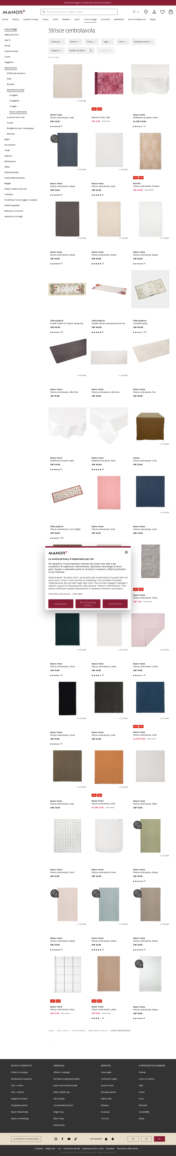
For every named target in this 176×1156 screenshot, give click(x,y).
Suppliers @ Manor (19, 1099)
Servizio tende (107, 1085)
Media (141, 1118)
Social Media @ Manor (63, 1105)
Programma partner (19, 1105)
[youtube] (69, 1139)
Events (142, 1092)
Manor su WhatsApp (20, 1118)
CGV (59, 1148)
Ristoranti (143, 1105)
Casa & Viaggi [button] (62, 1031)
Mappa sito (50, 1148)
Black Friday (58, 1118)
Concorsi (105, 1118)
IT (134, 11)
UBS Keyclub (59, 1099)
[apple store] (106, 1139)
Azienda (142, 1072)
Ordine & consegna (19, 1072)
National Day (59, 1125)
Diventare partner (108, 1092)
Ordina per (55, 42)
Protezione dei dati (71, 1148)
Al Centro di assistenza (26, 1139)
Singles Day (58, 1112)
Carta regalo (106, 1072)
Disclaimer (110, 1148)
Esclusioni (105, 1112)
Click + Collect (17, 1085)
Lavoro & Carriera (146, 1079)
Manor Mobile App (61, 1092)
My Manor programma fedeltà (66, 1079)
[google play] (113, 1139)
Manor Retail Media (19, 1112)
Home (50, 1031)
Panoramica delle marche (127, 1148)
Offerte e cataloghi (61, 1072)
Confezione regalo (109, 1079)
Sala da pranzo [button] (78, 1031)
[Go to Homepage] (14, 12)
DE (133, 1139)
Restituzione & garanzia (21, 1079)
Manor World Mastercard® (65, 1085)
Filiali (141, 1085)
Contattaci (38, 1148)
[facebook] (62, 1139)
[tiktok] (75, 1139)
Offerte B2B (106, 1099)
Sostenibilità (144, 1112)
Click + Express (17, 1092)
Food (141, 1099)
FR (146, 1139)
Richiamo (105, 1105)
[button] (6, 19)
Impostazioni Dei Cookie (93, 1148)
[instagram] (56, 1139)
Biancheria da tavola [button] (98, 1031)
